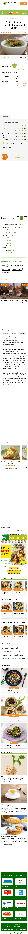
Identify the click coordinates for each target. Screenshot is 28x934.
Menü (2, 13)
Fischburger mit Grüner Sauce (9, 836)
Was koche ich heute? (14, 718)
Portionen (22, 221)
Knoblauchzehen (12, 232)
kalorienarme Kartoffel (7, 651)
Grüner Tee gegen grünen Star (9, 805)
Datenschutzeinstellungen (14, 926)
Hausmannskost (13, 655)
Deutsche (4, 655)
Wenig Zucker (19, 651)
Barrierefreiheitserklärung (9, 929)
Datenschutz (17, 924)
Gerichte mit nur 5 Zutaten (14, 745)
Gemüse (21, 655)
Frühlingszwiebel (6, 273)
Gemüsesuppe (21, 658)
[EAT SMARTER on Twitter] (17, 933)
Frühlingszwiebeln (12, 230)
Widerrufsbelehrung (14, 928)
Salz (8, 238)
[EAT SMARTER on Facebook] (6, 933)
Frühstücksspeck (12, 246)
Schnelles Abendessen (14, 691)
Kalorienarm (14, 648)
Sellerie (9, 227)
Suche (22, 13)
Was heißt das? (21, 69)
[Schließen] (1, 3)
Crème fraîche (11, 253)
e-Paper (25, 566)
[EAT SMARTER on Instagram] (14, 933)
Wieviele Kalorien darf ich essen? (21, 84)
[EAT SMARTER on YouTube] (21, 933)
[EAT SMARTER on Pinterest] (10, 933)
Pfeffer (9, 240)
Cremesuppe (5, 648)
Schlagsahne (10, 250)
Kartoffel (10, 265)
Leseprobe (3, 566)
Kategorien (23, 929)
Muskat (9, 243)
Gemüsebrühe (11, 235)
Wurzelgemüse (5, 658)
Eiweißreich (7, 613)
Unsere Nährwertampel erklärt (15, 143)
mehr (25, 126)
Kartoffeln (20, 224)
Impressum (9, 924)
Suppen (14, 658)
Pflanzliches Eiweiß (19, 613)
